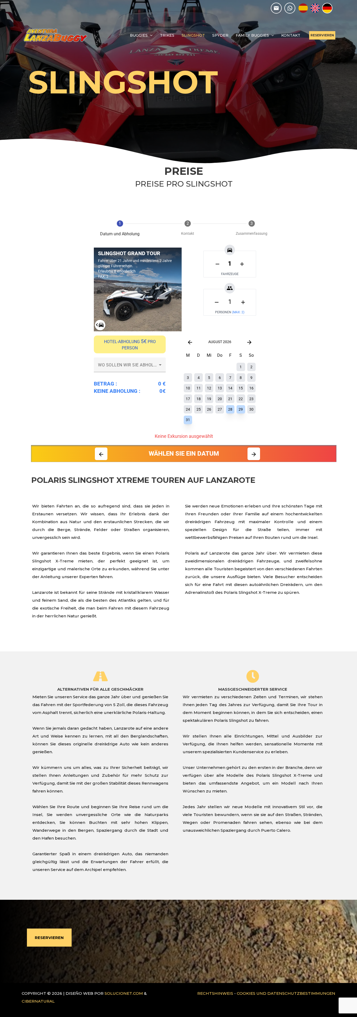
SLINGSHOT (193, 35)
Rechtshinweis (215, 993)
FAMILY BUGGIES (252, 35)
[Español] (303, 8)
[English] (315, 8)
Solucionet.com (124, 993)
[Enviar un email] (276, 8)
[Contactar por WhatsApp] (289, 8)
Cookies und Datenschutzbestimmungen (286, 993)
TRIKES (167, 35)
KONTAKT (290, 35)
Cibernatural (38, 1001)
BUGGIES (139, 35)
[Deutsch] (327, 8)
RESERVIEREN (49, 937)
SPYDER (220, 35)
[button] (322, 35)
